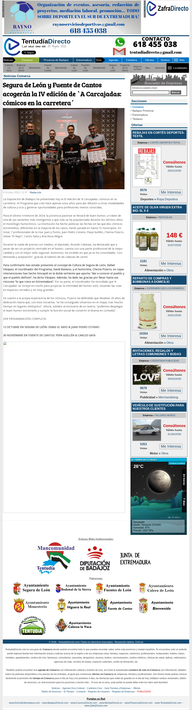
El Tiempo (69, 691)
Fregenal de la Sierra (125, 68)
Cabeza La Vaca (9, 68)
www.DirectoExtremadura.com (24, 703)
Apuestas (160, 68)
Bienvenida (61, 68)
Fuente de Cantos (48, 68)
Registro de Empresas (123, 691)
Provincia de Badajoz (56, 60)
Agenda (113, 60)
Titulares (137, 118)
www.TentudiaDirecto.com (168, 703)
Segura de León (113, 68)
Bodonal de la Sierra (21, 68)
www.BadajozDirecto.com (55, 703)
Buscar (176, 92)
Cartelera (131, 60)
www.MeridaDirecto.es (110, 703)
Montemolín (99, 68)
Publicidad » (149, 397)
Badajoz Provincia (143, 110)
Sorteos (165, 60)
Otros (170, 270)
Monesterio (34, 68)
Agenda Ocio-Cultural (73, 688)
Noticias (56, 688)
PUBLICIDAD (144, 691)
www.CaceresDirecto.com (84, 703)
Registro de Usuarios (99, 691)
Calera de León (74, 68)
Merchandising (168, 397)
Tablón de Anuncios (51, 691)
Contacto (81, 691)
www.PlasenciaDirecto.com (138, 703)
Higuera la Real (137, 68)
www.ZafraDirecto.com (96, 705)
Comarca (27, 60)
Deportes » (148, 199)
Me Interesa (171, 192)
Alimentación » (155, 270)
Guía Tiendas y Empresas (117, 688)
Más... (148, 68)
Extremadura (84, 60)
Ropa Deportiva (167, 199)
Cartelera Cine (94, 688)
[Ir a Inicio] (12, 55)
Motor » (155, 453)
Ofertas (149, 60)
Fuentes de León (85, 68)
